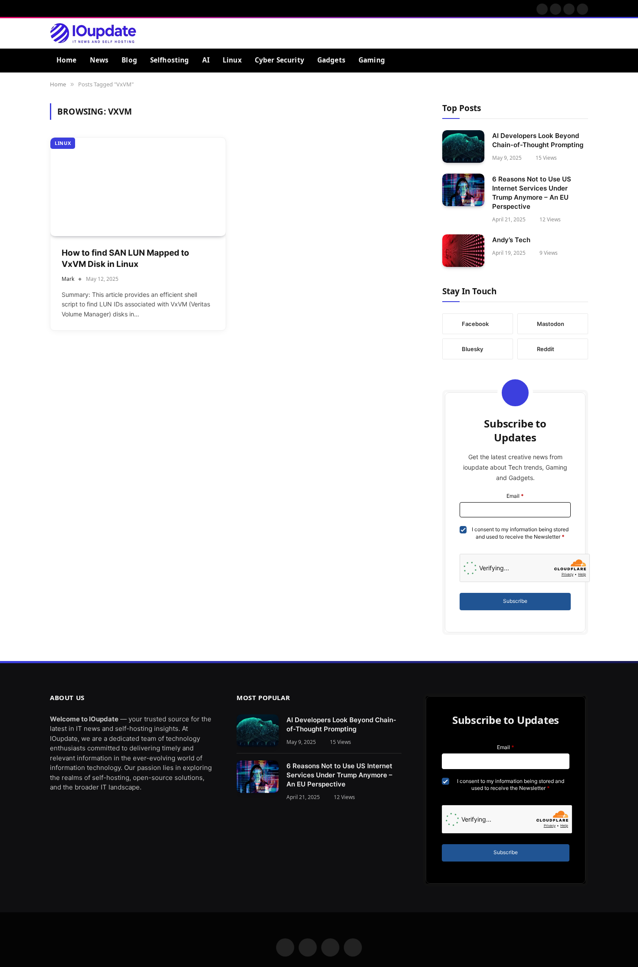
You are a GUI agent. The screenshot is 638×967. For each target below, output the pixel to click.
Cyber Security (279, 60)
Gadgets (331, 60)
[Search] (583, 33)
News (99, 60)
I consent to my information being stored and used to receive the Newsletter (520, 533)
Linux (232, 60)
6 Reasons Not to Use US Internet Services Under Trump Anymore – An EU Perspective (531, 193)
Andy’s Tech (511, 240)
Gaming (371, 60)
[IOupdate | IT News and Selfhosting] (93, 33)
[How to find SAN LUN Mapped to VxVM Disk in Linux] (138, 187)
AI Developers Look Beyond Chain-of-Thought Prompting (537, 140)
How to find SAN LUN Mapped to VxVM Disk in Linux (125, 259)
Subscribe (515, 601)
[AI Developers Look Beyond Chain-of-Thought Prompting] (463, 146)
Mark (68, 279)
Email (515, 496)
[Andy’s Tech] (463, 250)
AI (206, 60)
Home (66, 60)
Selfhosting (169, 60)
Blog (129, 60)
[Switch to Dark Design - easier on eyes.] (570, 33)
